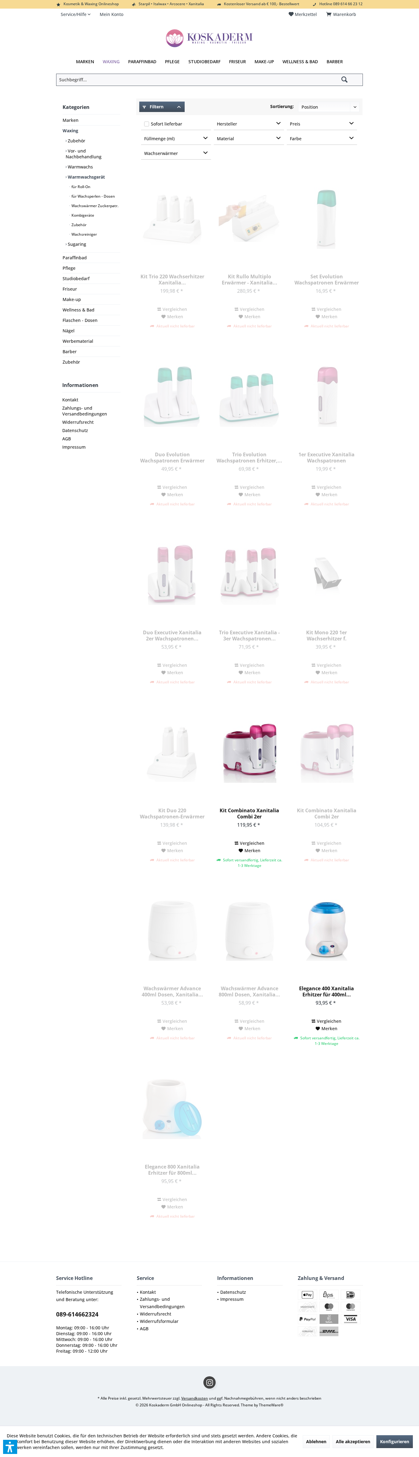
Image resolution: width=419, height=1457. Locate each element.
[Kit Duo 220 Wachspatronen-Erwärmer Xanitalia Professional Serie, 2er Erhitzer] (172, 752)
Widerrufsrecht (78, 422)
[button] (10, 1447)
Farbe (296, 138)
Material (225, 138)
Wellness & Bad (78, 310)
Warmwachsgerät (86, 177)
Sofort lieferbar (166, 124)
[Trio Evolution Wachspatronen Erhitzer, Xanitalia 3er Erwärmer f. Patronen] (249, 396)
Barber (70, 351)
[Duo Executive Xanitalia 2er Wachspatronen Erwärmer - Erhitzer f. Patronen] (172, 574)
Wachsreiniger (84, 234)
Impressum (74, 447)
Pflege (69, 268)
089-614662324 (77, 1314)
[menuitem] (342, 14)
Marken (71, 120)
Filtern (155, 107)
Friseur (70, 289)
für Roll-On (80, 186)
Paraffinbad (75, 258)
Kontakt (70, 400)
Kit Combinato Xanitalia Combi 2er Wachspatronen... (249, 813)
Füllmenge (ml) (159, 138)
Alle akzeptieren (353, 1441)
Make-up (72, 299)
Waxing (70, 130)
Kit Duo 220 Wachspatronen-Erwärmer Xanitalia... (172, 813)
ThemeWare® (271, 1405)
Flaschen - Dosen (80, 320)
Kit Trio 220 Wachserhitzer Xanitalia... (172, 279)
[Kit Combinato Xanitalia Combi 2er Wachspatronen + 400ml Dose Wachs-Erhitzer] (249, 752)
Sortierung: (282, 106)
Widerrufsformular (159, 1321)
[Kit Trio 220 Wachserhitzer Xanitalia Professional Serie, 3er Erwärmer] (172, 218)
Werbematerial (78, 341)
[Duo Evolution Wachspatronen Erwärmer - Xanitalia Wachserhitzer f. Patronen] (172, 396)
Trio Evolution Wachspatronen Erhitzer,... (249, 457)
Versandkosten (194, 1398)
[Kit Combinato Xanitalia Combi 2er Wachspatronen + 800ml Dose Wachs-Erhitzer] (326, 752)
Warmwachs (80, 167)
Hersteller (227, 124)
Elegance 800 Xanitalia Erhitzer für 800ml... (172, 1170)
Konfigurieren (394, 1441)
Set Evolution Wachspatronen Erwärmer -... (326, 279)
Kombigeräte (82, 215)
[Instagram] (209, 1382)
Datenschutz (75, 430)
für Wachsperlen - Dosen (93, 196)
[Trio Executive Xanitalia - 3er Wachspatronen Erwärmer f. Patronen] (249, 574)
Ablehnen (316, 1441)
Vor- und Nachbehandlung (84, 154)
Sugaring (76, 244)
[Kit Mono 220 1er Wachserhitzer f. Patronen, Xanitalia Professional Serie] (326, 574)
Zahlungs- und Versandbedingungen (84, 411)
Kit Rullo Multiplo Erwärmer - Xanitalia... (249, 279)
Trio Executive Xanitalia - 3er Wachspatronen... (249, 635)
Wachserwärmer (161, 153)
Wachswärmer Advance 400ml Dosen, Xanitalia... (172, 991)
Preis (295, 124)
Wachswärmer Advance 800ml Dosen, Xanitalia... (249, 991)
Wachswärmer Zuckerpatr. (94, 205)
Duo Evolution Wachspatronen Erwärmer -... (172, 457)
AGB (66, 439)
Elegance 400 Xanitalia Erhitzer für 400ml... (326, 991)
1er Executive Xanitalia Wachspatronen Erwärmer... (326, 457)
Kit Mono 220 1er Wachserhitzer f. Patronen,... (326, 635)
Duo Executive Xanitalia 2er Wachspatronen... (172, 635)
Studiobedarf (76, 278)
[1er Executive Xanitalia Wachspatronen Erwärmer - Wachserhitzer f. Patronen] (326, 396)
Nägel (69, 331)
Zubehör (76, 141)
